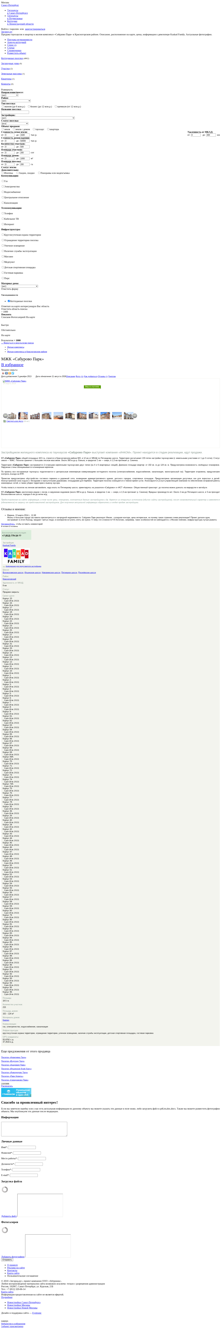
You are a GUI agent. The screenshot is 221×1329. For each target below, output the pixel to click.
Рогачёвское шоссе (87, 572)
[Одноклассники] (9, 373)
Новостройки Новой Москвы (22, 1308)
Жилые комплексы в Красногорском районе (27, 352)
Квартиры (6, 78)
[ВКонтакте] (6, 373)
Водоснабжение (12, 192)
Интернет (9, 224)
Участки (5, 68)
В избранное (12, 364)
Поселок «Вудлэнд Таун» (13, 1061)
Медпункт (9, 262)
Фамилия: (6, 1153)
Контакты (12, 1270)
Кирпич (6, 1020)
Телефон (8, 213)
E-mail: (5, 1175)
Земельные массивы (11, 73)
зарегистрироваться (35, 29)
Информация (9, 1117)
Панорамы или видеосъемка (55, 173)
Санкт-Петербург (10, 5)
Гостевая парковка (13, 273)
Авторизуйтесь (8, 524)
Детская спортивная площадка (19, 267)
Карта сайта (13, 1273)
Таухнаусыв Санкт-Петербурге (17, 11)
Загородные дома (10, 63)
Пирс (7, 278)
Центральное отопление (16, 197)
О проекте (12, 1265)
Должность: (7, 1164)
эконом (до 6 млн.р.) (14, 106)
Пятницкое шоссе (69, 572)
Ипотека (8, 173)
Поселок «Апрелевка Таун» (13, 1057)
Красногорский (9, 579)
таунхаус (39, 129)
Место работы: (9, 1158)
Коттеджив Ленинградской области (20, 22)
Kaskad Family (9, 545)
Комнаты (6, 84)
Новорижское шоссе (51, 572)
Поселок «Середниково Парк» (14, 1080)
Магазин (8, 256)
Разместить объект (16, 53)
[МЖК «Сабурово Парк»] (11, 415)
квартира (54, 129)
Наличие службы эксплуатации (20, 251)
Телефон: (6, 1169)
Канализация (11, 203)
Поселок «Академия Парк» (13, 1065)
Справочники (14, 50)
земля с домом (22, 129)
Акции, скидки (27, 173)
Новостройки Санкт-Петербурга (23, 1302)
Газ (6, 181)
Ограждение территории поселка (21, 240)
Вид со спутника (92, 387)
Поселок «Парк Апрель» (12, 1076)
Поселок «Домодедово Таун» (14, 1072)
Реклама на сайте (16, 1267)
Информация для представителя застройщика (23, 566)
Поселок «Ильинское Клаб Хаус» (16, 1069)
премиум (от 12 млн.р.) (69, 106)
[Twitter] (12, 373)
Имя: (4, 1147)
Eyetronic (36, 1313)
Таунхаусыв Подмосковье (15, 17)
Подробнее (6, 1297)
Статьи (10, 47)
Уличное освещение (14, 245)
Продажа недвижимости (19, 39)
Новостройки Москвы (18, 1305)
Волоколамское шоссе (13, 572)
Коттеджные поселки (12, 58)
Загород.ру (6, 31)
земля (7, 129)
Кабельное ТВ (11, 219)
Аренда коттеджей (16, 42)
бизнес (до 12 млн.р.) (41, 106)
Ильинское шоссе (33, 572)
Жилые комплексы (15, 347)
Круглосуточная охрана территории (22, 235)
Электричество (12, 186)
